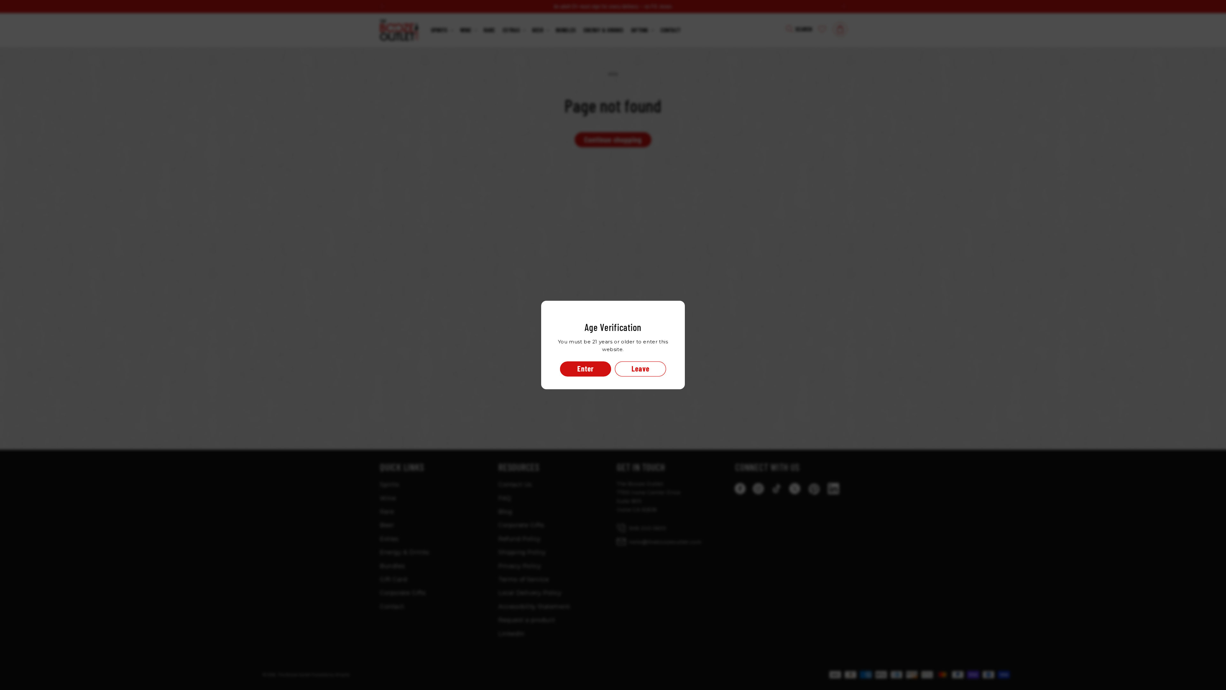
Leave (640, 368)
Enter (585, 368)
